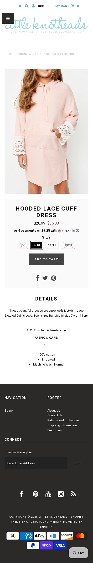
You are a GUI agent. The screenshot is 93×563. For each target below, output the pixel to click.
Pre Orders (54, 430)
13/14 (68, 245)
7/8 (23, 245)
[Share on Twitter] (45, 279)
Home (10, 54)
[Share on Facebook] (37, 279)
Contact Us (55, 415)
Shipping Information (62, 425)
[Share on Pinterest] (53, 279)
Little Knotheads (53, 516)
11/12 (52, 245)
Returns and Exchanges (63, 420)
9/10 (37, 245)
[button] (46, 230)
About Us (53, 410)
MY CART (67, 6)
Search (9, 410)
